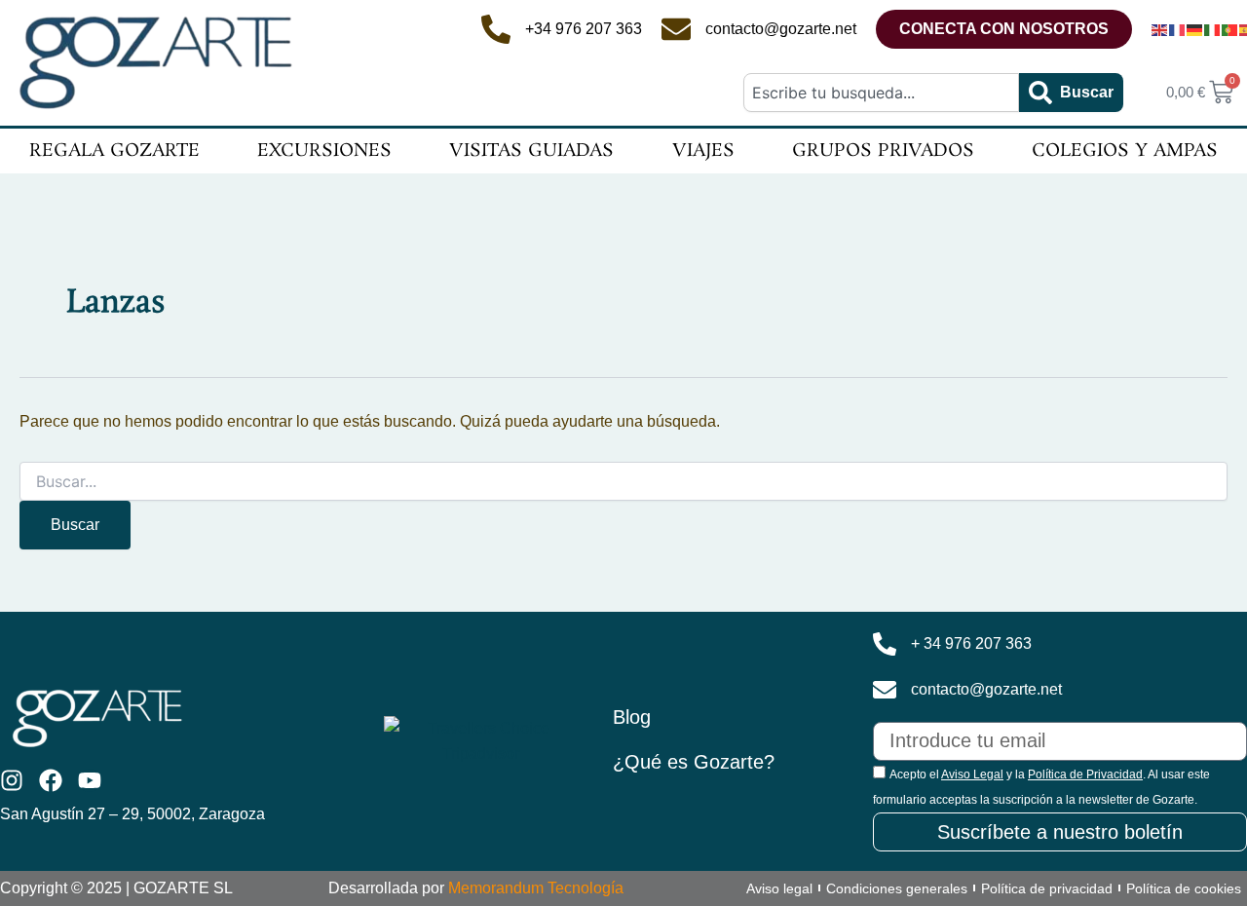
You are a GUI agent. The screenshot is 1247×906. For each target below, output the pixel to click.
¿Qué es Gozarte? (694, 762)
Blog (632, 717)
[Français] (1178, 29)
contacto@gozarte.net (780, 28)
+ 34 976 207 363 (971, 643)
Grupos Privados (883, 151)
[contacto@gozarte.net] (676, 29)
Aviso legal (779, 888)
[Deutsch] (1195, 29)
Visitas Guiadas (531, 151)
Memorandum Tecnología (536, 888)
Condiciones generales (896, 888)
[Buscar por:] (623, 482)
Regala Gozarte (114, 151)
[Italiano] (1213, 29)
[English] (1160, 29)
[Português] (1230, 29)
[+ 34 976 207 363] (884, 644)
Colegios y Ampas (1125, 151)
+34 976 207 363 (583, 28)
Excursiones (324, 151)
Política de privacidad (1047, 888)
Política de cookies (1183, 888)
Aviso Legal (972, 774)
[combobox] (880, 92)
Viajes (703, 151)
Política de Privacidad (1085, 774)
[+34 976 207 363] (495, 29)
